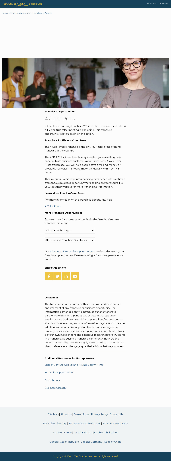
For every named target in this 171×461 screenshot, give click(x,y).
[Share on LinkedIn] (66, 276)
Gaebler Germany (91, 441)
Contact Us (116, 414)
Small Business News (115, 423)
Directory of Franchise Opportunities (72, 251)
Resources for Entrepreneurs (16, 13)
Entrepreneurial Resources (84, 423)
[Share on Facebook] (49, 276)
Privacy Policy (99, 414)
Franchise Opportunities (59, 372)
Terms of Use (81, 414)
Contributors (52, 380)
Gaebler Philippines (106, 432)
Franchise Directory (54, 423)
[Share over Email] (75, 276)
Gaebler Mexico (83, 432)
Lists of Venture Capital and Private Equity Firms (74, 364)
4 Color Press (53, 206)
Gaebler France (62, 432)
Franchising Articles (42, 13)
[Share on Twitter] (57, 276)
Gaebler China (112, 441)
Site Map (53, 414)
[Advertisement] (85, 36)
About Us (66, 414)
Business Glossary (55, 387)
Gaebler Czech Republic (64, 441)
